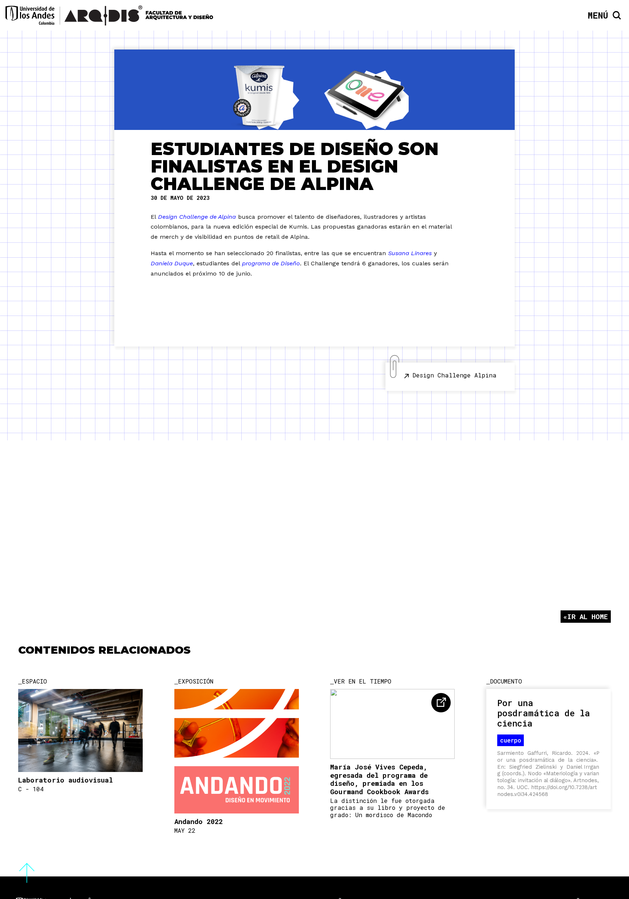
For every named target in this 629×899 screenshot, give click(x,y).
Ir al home (587, 616)
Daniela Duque (172, 263)
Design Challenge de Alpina (197, 216)
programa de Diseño (271, 263)
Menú (598, 15)
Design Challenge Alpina (454, 375)
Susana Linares (410, 253)
